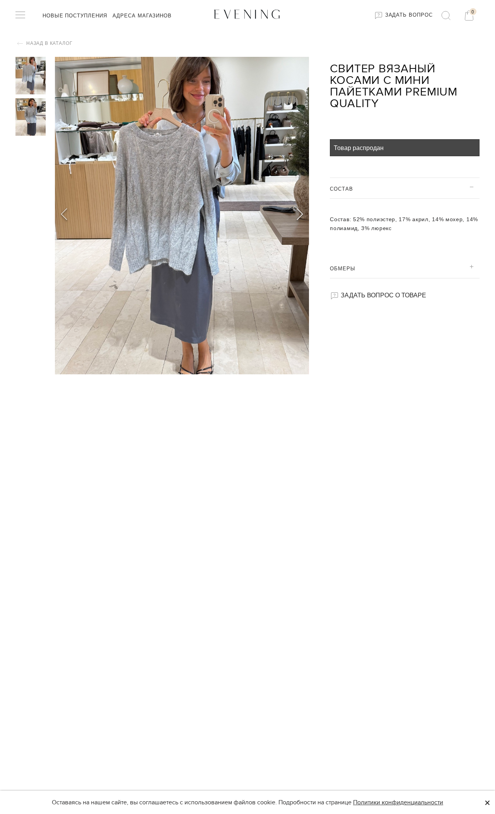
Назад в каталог (48, 43)
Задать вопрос (408, 15)
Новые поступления (75, 16)
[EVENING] (247, 13)
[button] (300, 215)
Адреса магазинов (142, 16)
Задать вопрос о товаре (382, 294)
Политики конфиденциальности (398, 802)
